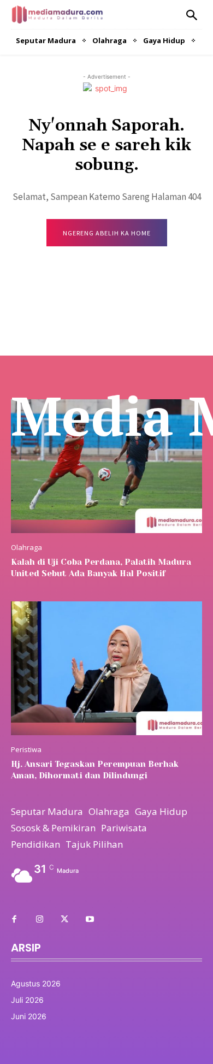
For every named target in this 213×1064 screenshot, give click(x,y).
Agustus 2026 (36, 983)
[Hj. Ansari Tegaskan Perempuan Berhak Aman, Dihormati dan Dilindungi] (106, 668)
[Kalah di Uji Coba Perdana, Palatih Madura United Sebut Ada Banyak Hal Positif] (106, 466)
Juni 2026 (28, 1016)
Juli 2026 (27, 999)
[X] (64, 920)
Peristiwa (26, 749)
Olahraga (26, 547)
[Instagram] (39, 920)
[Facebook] (14, 920)
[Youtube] (89, 920)
